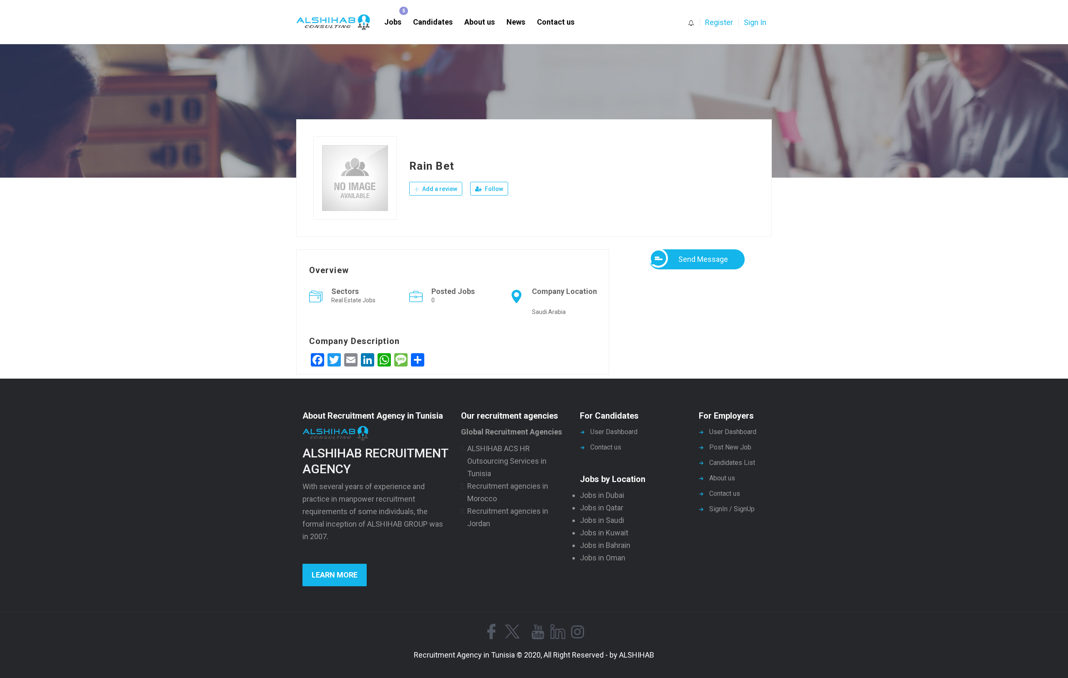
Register (719, 22)
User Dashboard (613, 432)
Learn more (335, 574)
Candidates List (732, 463)
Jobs (392, 22)
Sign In (755, 22)
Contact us (555, 22)
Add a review (439, 189)
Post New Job (730, 447)
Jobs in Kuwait (604, 532)
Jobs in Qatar (601, 507)
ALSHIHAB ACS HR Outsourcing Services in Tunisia (507, 461)
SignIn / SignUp (732, 509)
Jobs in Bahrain (605, 545)
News (515, 22)
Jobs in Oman (602, 557)
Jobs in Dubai (602, 495)
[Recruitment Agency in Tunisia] (337, 22)
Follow (493, 189)
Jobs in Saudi (602, 520)
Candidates (433, 22)
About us (479, 22)
